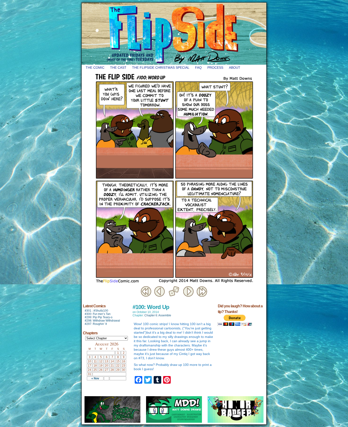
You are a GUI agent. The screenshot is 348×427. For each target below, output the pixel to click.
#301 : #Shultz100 (96, 310)
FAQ (198, 67)
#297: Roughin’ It (96, 324)
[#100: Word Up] (174, 284)
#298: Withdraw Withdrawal (102, 320)
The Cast (118, 67)
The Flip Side (198, 34)
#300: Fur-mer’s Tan (98, 314)
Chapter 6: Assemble (157, 315)
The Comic (95, 67)
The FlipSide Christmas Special (160, 67)
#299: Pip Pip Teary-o (98, 317)
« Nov (95, 378)
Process (215, 67)
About (234, 67)
